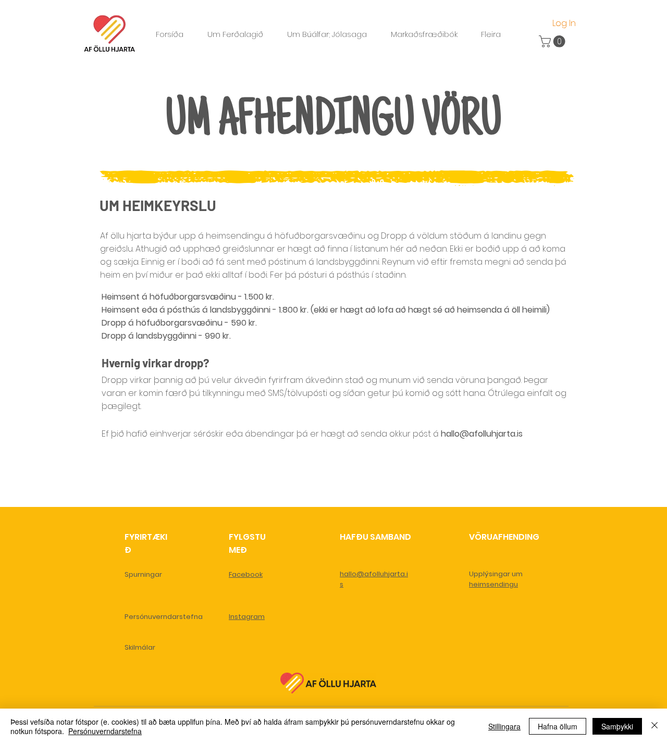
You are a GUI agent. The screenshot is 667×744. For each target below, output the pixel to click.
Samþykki (617, 726)
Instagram (247, 617)
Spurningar (143, 574)
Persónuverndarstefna (164, 617)
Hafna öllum (557, 726)
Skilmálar (140, 647)
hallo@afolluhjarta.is (482, 434)
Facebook (246, 574)
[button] (553, 41)
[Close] (654, 726)
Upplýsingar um (496, 574)
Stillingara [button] (504, 726)
